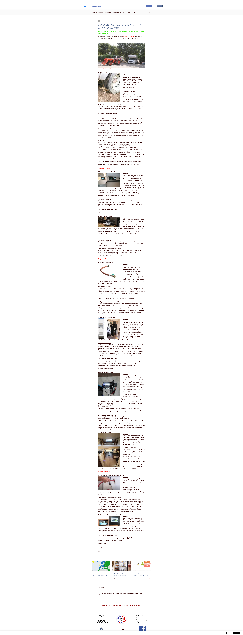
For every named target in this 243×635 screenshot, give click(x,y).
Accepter (237, 633)
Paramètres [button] (223, 633)
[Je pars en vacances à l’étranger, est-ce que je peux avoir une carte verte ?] (101, 566)
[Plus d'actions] (144, 21)
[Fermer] (241, 633)
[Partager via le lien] (104, 547)
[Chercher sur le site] (149, 6)
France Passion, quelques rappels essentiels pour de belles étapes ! (141, 574)
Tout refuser (230, 633)
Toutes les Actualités (97, 12)
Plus (134, 12)
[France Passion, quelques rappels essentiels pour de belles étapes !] (142, 566)
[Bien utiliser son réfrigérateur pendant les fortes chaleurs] (121, 566)
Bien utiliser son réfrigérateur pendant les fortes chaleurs (121, 574)
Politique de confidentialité (68, 633)
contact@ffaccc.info (143, 615)
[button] (149, 12)
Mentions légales (138, 619)
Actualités (108, 12)
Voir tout (149, 558)
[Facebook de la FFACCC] (85, 6)
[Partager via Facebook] (98, 547)
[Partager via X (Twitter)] (101, 547)
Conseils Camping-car (103, 543)
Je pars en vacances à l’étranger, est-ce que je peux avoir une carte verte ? (100, 574)
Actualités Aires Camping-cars (122, 12)
